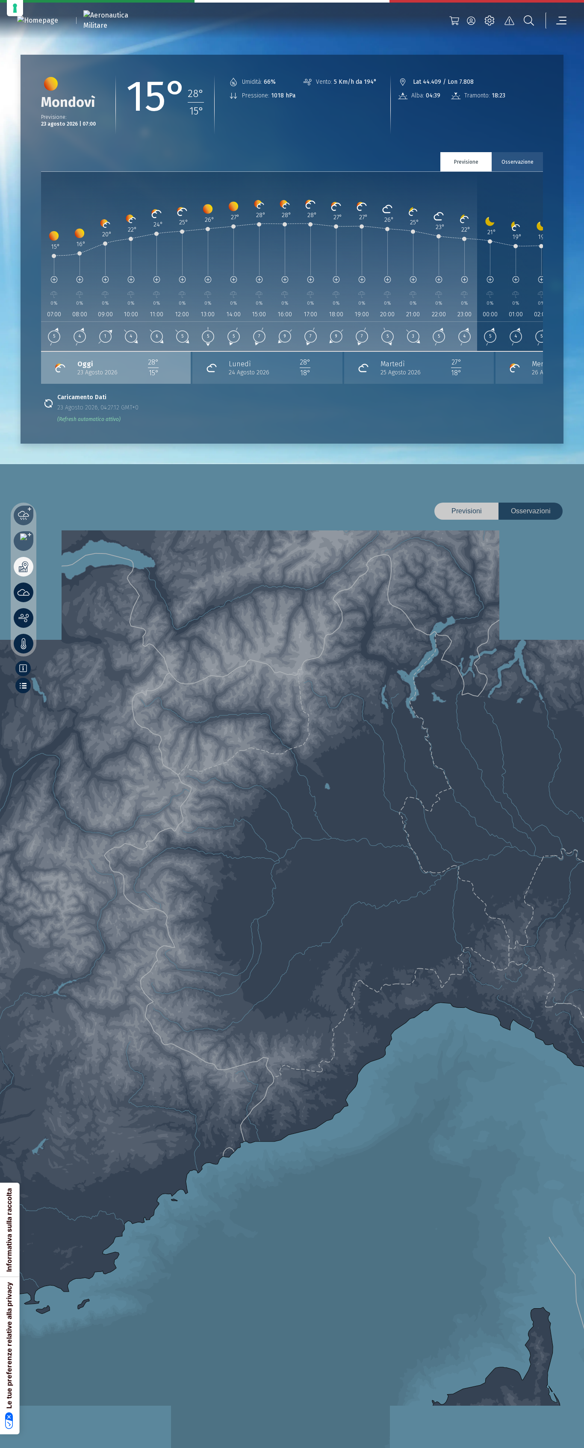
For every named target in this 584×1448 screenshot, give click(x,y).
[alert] (509, 20)
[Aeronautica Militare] (116, 20)
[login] (471, 20)
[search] (528, 20)
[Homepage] (37, 20)
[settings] (489, 20)
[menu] (556, 20)
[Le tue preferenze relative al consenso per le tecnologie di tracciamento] (15, 8)
